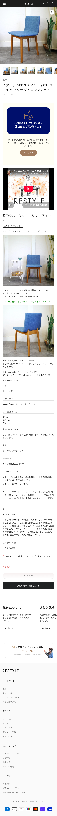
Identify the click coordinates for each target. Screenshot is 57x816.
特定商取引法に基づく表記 (14, 792)
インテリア (7, 719)
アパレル (6, 723)
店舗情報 (6, 758)
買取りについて (9, 702)
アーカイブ (7, 736)
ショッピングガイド (11, 697)
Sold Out (28, 575)
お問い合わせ (40, 434)
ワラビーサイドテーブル (26, 301)
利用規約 (6, 783)
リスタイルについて (11, 753)
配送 (4, 688)
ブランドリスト (9, 727)
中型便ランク (9, 514)
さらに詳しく (8, 628)
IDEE (5, 80)
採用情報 (6, 762)
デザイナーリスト (10, 732)
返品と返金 (7, 693)
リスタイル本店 (9, 548)
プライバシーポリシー (12, 788)
